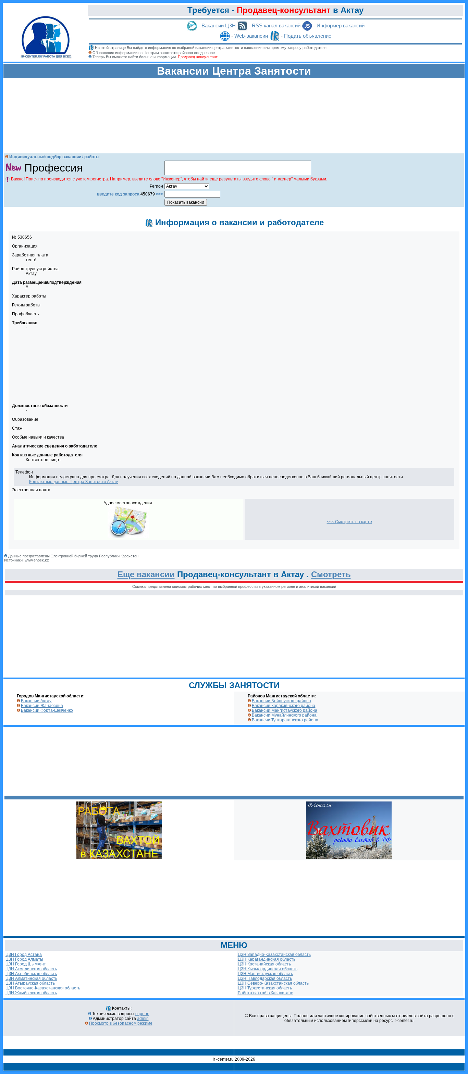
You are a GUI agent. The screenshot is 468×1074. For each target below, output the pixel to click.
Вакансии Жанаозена (42, 705)
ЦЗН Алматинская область (31, 978)
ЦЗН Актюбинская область (31, 973)
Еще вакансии (146, 574)
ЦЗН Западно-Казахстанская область (274, 954)
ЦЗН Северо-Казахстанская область (273, 983)
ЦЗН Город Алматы (24, 959)
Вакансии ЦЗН (218, 25)
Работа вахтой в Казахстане (265, 992)
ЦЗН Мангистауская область (265, 973)
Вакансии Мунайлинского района (284, 715)
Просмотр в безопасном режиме (120, 1023)
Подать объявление (307, 36)
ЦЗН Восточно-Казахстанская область (42, 988)
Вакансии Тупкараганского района (285, 720)
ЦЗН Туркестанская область (265, 988)
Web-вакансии (251, 36)
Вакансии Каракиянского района (283, 705)
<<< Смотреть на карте (349, 521)
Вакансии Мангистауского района (284, 710)
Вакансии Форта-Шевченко (47, 710)
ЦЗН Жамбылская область (31, 992)
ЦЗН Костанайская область (264, 964)
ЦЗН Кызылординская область (267, 968)
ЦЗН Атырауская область (30, 983)
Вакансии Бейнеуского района (281, 700)
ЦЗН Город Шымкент (25, 964)
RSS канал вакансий (276, 25)
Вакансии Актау (36, 700)
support (142, 1013)
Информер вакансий (341, 25)
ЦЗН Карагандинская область (266, 959)
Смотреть (331, 574)
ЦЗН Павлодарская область (265, 978)
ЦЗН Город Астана (23, 954)
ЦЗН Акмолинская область (31, 968)
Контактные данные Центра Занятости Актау (73, 481)
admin (143, 1018)
